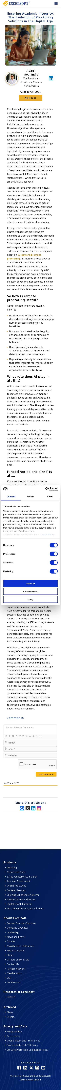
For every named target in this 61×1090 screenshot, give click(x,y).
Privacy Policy (14, 1031)
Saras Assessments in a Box (22, 876)
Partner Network (16, 968)
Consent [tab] (11, 496)
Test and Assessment (18, 881)
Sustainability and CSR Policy (22, 1045)
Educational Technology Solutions (25, 908)
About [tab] (50, 496)
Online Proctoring (16, 885)
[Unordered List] (23, 736)
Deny (30, 599)
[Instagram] (39, 808)
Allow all (30, 583)
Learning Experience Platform (23, 894)
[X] (28, 808)
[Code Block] (30, 736)
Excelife (11, 941)
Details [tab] (30, 496)
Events (10, 1016)
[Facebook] (22, 808)
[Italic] (9, 736)
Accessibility (13, 1036)
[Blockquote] (26, 736)
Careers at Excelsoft (18, 959)
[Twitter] (31, 1068)
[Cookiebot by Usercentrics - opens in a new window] (45, 489)
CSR (9, 977)
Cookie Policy (47, 534)
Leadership (13, 932)
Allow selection (30, 591)
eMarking (12, 867)
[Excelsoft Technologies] (16, 3)
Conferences (14, 982)
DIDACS (11, 997)
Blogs (10, 955)
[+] (40, 736)
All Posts (30, 97)
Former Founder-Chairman (21, 923)
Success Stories (16, 950)
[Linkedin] (51, 78)
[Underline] (13, 736)
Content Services (16, 890)
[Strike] (16, 736)
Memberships (14, 973)
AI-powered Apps (16, 872)
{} (37, 736)
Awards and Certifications (20, 946)
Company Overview (17, 927)
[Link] (33, 736)
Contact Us (13, 964)
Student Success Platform (21, 899)
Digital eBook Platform (19, 904)
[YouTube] (43, 1068)
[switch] (54, 554)
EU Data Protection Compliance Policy (27, 1049)
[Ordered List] (19, 736)
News (10, 1012)
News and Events (16, 936)
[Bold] (6, 736)
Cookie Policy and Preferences (23, 1040)
